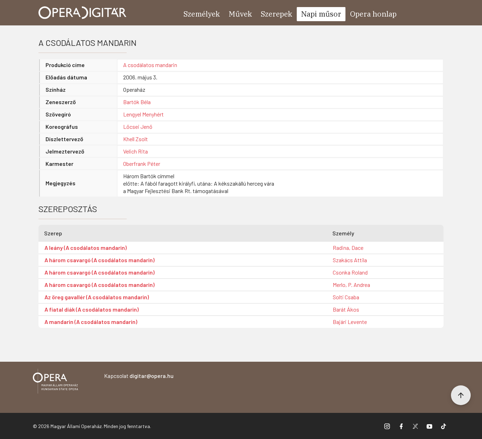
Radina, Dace (348, 247)
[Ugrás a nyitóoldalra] (82, 12)
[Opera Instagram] (387, 426)
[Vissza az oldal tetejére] (461, 395)
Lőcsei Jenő (137, 126)
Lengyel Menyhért (143, 114)
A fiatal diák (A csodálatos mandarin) (91, 309)
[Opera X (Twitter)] (415, 426)
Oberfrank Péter (141, 163)
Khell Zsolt (135, 139)
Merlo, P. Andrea (351, 284)
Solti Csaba (346, 297)
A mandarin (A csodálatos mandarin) (90, 321)
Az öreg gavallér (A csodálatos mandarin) (96, 297)
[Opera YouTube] (429, 426)
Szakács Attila (350, 260)
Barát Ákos (346, 309)
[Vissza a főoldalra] (55, 382)
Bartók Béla (137, 101)
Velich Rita (135, 151)
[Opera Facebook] (401, 426)
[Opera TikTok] (443, 426)
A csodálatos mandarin (150, 64)
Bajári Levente (350, 321)
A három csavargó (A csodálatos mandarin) (99, 260)
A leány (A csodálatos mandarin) (85, 247)
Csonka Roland (350, 272)
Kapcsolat (139, 375)
